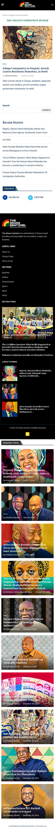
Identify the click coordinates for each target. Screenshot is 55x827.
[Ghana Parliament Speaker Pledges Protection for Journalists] (27, 764)
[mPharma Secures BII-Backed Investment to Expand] (27, 801)
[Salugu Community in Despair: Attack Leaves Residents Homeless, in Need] (27, 42)
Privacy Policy (7, 256)
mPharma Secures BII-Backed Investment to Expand (21, 810)
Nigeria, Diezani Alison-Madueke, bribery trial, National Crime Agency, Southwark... (35, 373)
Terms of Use (7, 261)
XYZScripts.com (41, 826)
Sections (6, 267)
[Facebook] (27, 434)
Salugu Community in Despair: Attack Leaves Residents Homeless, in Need (26, 70)
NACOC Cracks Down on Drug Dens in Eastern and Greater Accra (26, 735)
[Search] (52, 5)
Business (5, 273)
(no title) (7, 139)
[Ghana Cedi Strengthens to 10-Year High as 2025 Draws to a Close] (27, 689)
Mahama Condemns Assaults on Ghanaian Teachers (27, 355)
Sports (4, 286)
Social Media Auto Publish (17, 826)
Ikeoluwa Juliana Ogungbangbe (19, 592)
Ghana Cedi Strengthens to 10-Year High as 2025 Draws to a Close (24, 698)
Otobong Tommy (13, 480)
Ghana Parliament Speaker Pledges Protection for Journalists (25, 773)
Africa (4, 295)
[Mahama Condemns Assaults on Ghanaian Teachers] (27, 652)
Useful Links (8, 246)
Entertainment (8, 282)
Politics (5, 277)
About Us (6, 252)
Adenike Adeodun (11, 76)
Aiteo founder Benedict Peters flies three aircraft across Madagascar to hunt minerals (25, 548)
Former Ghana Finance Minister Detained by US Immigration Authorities (23, 622)
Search (6, 105)
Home (5, 15)
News (4, 291)
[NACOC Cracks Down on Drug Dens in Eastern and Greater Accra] (27, 727)
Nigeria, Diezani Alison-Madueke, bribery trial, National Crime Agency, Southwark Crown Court (26, 473)
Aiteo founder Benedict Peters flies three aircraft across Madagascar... (34, 409)
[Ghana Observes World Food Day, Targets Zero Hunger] (27, 324)
